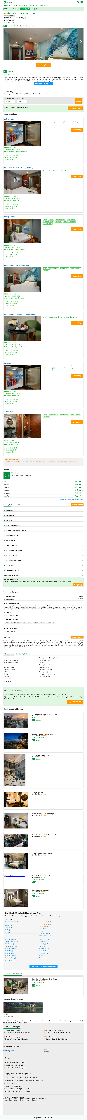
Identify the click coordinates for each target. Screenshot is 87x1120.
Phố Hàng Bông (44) (10, 939)
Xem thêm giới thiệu (42, 83)
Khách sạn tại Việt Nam (19, 1021)
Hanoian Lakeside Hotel (40, 890)
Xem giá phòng (43, 65)
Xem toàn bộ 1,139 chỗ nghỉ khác (43, 966)
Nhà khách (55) (43, 953)
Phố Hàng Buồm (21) (11, 955)
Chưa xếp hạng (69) (45, 933)
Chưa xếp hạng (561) (45, 936)
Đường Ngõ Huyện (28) (11, 946)
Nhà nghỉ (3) (42, 951)
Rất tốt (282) (8, 927)
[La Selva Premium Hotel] (16, 770)
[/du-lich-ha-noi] (23, 1007)
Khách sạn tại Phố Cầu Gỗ (73, 1021)
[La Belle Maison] (16, 800)
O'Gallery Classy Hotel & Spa (42, 734)
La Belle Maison (37, 792)
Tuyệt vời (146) (9, 925)
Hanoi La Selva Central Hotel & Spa (44, 979)
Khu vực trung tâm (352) (11, 922)
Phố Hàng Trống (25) (11, 948)
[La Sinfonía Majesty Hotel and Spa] (16, 720)
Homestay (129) (43, 944)
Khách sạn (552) (44, 939)
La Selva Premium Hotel (40, 755)
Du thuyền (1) (43, 958)
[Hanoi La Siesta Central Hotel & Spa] (16, 840)
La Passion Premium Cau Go (42, 853)
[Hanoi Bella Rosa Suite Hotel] (16, 876)
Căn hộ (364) (43, 941)
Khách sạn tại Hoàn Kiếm (54, 1021)
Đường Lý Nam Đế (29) (11, 941)
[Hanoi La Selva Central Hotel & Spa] (16, 986)
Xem (35, 26)
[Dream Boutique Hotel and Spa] (16, 821)
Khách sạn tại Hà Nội (36, 1021)
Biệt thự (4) (42, 946)
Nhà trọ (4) (42, 955)
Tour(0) (16, 9)
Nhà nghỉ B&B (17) (44, 948)
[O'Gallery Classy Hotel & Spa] (16, 741)
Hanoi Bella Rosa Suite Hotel (42, 876)
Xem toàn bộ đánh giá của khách (72, 499)
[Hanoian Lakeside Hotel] (16, 898)
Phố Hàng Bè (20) (10, 960)
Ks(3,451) (26, 9)
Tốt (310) (7, 930)
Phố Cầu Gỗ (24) (9, 953)
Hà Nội (8, 9)
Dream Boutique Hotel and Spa (43, 814)
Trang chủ (6, 1021)
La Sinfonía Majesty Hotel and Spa (44, 714)
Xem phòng (78, 585)
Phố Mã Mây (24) (9, 951)
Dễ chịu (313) (8, 932)
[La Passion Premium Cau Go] (16, 861)
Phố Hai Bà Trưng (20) (11, 958)
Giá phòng (78, 100)
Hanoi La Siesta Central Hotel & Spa (45, 835)
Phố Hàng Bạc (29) (10, 944)
